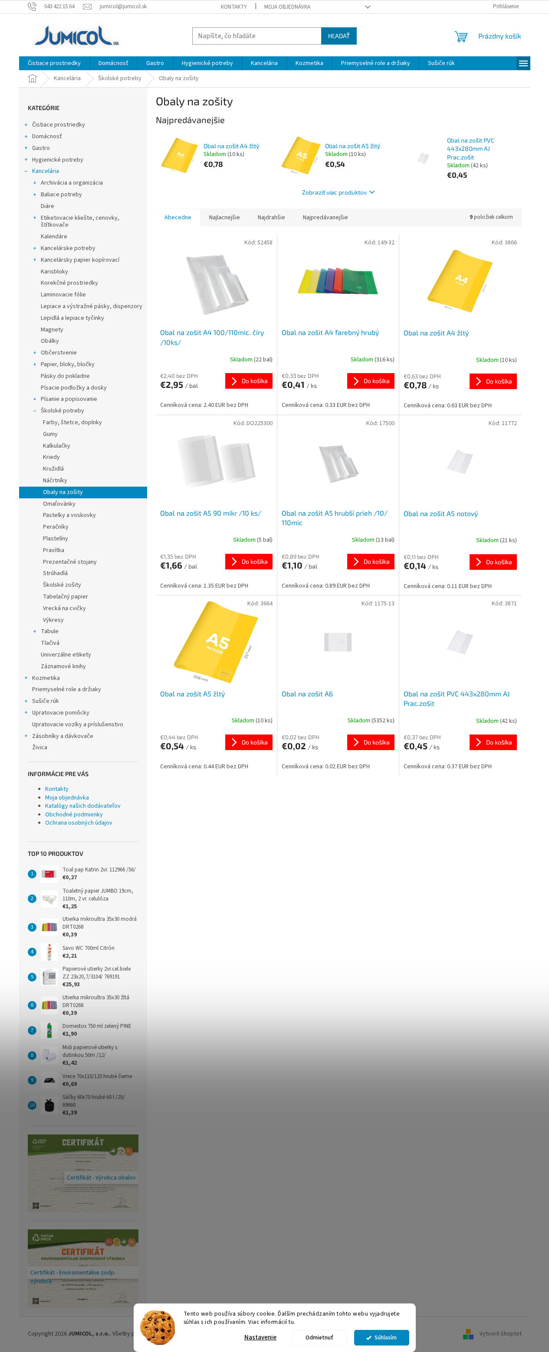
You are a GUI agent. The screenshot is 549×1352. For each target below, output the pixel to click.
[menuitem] (54, 63)
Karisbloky (54, 271)
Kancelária (45, 171)
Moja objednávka (287, 7)
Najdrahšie (271, 217)
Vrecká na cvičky (64, 608)
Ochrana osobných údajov (78, 823)
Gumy (50, 434)
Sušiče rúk (45, 701)
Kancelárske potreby (68, 248)
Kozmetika (46, 678)
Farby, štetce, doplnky (72, 422)
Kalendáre (54, 236)
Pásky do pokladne (65, 376)
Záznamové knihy (63, 666)
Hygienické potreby (57, 160)
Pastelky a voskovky (69, 515)
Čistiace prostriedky (58, 124)
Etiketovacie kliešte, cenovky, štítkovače (80, 222)
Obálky (50, 341)
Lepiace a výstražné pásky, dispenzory (91, 306)
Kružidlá (53, 469)
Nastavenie (260, 1337)
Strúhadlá (55, 573)
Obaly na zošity (63, 492)
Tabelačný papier (65, 596)
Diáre (47, 206)
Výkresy (53, 620)
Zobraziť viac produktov (334, 192)
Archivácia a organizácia (72, 183)
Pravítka (53, 550)
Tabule (50, 631)
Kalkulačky (56, 446)
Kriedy (51, 457)
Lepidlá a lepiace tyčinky (72, 318)
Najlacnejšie (224, 217)
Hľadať (339, 35)
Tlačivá (50, 643)
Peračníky (56, 527)
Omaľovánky (59, 504)
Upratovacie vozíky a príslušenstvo (77, 724)
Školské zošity (62, 585)
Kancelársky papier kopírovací (80, 260)
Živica (39, 747)
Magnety (52, 329)
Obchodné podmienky (74, 814)
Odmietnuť (319, 1337)
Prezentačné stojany (70, 562)
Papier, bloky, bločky (68, 364)
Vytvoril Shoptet (501, 1333)
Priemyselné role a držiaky (66, 689)
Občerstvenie (59, 352)
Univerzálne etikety (66, 654)
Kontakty (234, 7)
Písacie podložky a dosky (74, 388)
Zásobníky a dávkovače (62, 736)
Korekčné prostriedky (69, 283)
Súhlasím (386, 1337)
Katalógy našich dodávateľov (83, 806)
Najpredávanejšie (325, 217)
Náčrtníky (55, 480)
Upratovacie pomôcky (60, 712)
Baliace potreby (61, 194)
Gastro (41, 148)
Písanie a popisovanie (69, 399)
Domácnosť (47, 136)
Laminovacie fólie (63, 294)
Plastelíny (55, 538)
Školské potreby (62, 410)
